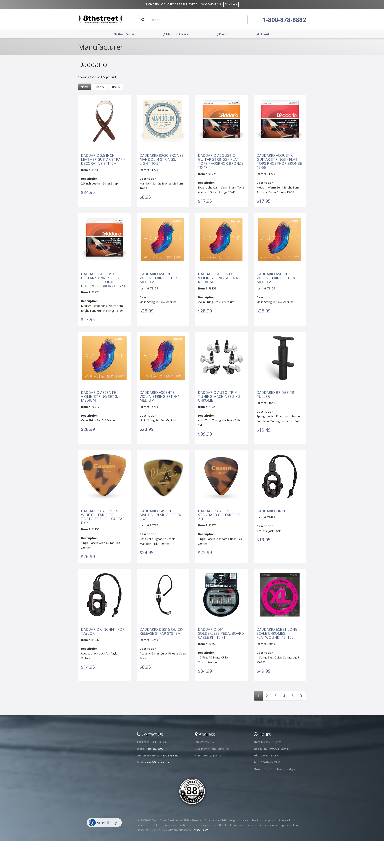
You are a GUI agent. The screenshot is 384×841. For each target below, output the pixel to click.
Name (85, 87)
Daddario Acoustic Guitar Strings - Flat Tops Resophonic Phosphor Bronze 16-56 (103, 280)
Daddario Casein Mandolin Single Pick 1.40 (160, 515)
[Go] (143, 19)
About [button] (264, 34)
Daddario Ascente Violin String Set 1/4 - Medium (219, 278)
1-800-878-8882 (284, 20)
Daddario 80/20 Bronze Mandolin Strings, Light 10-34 (162, 159)
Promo (223, 34)
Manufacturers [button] (176, 34)
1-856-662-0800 (154, 748)
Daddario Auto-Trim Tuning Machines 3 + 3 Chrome (219, 396)
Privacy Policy (200, 830)
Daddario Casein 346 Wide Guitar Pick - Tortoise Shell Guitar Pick (102, 517)
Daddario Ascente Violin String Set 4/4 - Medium (160, 396)
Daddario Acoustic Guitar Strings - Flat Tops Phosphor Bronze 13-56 (279, 161)
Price (98, 87)
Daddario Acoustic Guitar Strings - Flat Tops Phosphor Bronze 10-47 (220, 161)
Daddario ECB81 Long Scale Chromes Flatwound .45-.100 (277, 633)
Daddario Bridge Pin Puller (276, 395)
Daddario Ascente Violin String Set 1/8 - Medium (277, 278)
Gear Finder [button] (125, 34)
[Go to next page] (301, 696)
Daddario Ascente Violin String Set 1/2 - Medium (160, 278)
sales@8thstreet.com (157, 762)
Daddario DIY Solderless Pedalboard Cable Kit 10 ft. (221, 633)
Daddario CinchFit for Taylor (102, 631)
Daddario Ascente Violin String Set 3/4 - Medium (102, 396)
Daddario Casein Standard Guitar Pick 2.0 (219, 515)
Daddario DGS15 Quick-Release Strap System (161, 631)
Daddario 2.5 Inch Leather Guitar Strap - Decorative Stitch (103, 159)
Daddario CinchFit (274, 511)
